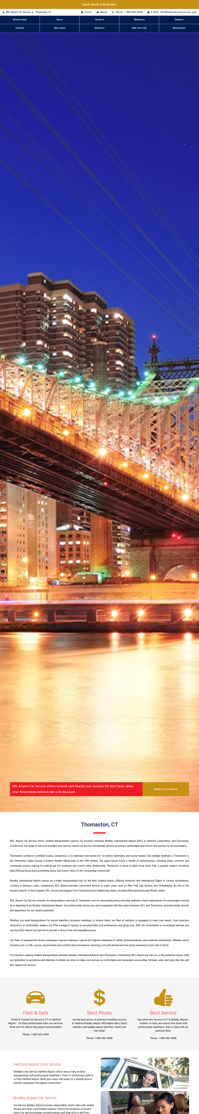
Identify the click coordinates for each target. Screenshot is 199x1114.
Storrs (59, 19)
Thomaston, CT (43, 12)
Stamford (99, 28)
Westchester (179, 28)
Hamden (20, 28)
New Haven (59, 28)
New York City (139, 28)
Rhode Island (20, 19)
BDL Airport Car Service (18, 12)
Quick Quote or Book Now (99, 4)
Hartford (99, 19)
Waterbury (139, 19)
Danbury (179, 19)
